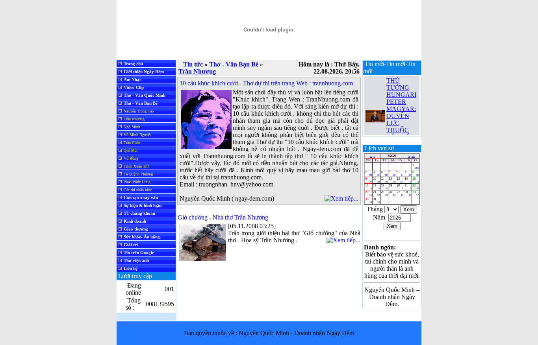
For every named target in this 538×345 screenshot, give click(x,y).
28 (407, 193)
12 (392, 180)
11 (384, 180)
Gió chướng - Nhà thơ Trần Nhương (223, 217)
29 (415, 193)
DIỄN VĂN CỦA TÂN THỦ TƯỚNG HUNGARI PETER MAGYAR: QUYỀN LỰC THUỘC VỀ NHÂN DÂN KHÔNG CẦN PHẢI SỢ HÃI (401, 114)
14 (407, 180)
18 (384, 187)
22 (415, 187)
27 (400, 193)
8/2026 (392, 156)
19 (392, 187)
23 (368, 193)
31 (376, 200)
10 (376, 180)
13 (400, 180)
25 (384, 193)
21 (407, 187)
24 (376, 193)
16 (368, 187)
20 (400, 187)
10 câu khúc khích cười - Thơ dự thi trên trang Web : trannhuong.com (266, 83)
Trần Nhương (197, 71)
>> (413, 156)
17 (376, 187)
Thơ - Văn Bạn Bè (233, 64)
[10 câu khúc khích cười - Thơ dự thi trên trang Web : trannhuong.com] (206, 147)
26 (392, 193)
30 (368, 200)
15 (415, 180)
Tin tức (193, 64)
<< (371, 156)
